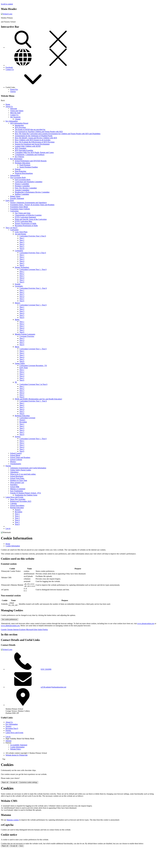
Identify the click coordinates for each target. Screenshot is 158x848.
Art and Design (20, 234)
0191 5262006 (46, 669)
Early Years (10, 200)
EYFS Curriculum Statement (25, 217)
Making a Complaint (17, 489)
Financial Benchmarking (24, 173)
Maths (17, 320)
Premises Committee (22, 186)
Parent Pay (14, 89)
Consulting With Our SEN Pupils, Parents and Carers (34, 152)
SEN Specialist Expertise (24, 150)
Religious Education (22, 416)
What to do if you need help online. (23, 474)
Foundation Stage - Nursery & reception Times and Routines (32, 205)
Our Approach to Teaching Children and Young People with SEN (39, 132)
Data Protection (20, 171)
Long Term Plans (21, 232)
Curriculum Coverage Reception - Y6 (33, 365)
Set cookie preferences (9, 619)
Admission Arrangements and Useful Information (28, 468)
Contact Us (10, 69)
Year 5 (21, 246)
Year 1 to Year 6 (11, 228)
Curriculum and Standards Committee (28, 182)
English (17, 284)
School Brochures (16, 476)
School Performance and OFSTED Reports (30, 161)
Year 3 (21, 242)
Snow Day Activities (17, 499)
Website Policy (15, 749)
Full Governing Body (23, 180)
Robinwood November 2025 (20, 501)
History (17, 303)
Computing (19, 251)
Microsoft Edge (32, 630)
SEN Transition (20, 148)
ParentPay (14, 485)
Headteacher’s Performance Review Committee (32, 192)
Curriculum (14, 211)
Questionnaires (15, 464)
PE (16, 382)
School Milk (14, 487)
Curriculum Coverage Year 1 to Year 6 (33, 384)
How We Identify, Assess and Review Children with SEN (36, 138)
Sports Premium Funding (28, 167)
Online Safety (20, 363)
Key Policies (19, 157)
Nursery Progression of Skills (25, 223)
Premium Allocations (22, 163)
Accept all (13, 782)
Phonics (13, 462)
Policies (17, 169)
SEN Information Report (19, 123)
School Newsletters (17, 505)
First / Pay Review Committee (26, 188)
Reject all (5, 782)
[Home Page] (6, 14)
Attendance (14, 472)
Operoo (13, 91)
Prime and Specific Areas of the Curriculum (31, 219)
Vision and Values (16, 111)
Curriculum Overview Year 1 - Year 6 (33, 288)
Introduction (19, 125)
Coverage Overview (26, 336)
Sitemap (8, 741)
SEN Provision (20, 127)
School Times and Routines (20, 457)
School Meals (15, 455)
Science (17, 437)
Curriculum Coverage (27, 418)
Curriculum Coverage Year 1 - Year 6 (32, 269)
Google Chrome (7, 630)
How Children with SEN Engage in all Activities (32, 140)
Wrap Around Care (17, 482)
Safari (40, 630)
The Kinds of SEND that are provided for (30, 129)
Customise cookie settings (28, 782)
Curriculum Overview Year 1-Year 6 (32, 236)
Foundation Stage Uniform (20, 209)
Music (17, 347)
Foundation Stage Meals (19, 207)
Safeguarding (15, 175)
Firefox (45, 630)
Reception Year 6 (12, 728)
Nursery (22, 420)
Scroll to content (7, 4)
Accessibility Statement (18, 745)
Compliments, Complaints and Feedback (29, 155)
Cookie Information (13, 546)
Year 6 (21, 249)
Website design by (17, 755)
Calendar (13, 503)
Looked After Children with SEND (28, 146)
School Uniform (16, 459)
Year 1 (21, 238)
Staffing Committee (22, 194)
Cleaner (17, 119)
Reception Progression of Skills (26, 226)
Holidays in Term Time (18, 480)
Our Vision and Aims (22, 213)
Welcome (13, 109)
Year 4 (21, 244)
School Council (16, 453)
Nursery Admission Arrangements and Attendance (28, 203)
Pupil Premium (24, 165)
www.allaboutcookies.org (10, 626)
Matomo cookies (13, 820)
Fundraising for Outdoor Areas (26, 495)
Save (21, 846)
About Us (9, 106)
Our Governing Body (18, 177)
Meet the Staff (15, 113)
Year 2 (21, 240)
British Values (15, 196)
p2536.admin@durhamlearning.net (53, 687)
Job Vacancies (15, 117)
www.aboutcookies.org (145, 623)
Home (8, 104)
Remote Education (17, 508)
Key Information (12, 121)
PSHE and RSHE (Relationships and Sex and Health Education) (38, 399)
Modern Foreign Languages (25, 334)
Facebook (9, 67)
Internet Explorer (19, 630)
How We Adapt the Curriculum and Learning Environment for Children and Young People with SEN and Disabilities (57, 134)
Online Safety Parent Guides (20, 470)
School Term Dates (17, 478)
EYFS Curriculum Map (23, 221)
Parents (8, 466)
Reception (23, 422)
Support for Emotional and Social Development (32, 144)
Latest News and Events (14, 497)
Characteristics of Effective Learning (28, 215)
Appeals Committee (22, 190)
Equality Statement (17, 198)
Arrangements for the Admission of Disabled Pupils (33, 136)
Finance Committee (22, 184)
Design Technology (22, 267)
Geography (19, 286)
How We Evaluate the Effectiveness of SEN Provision (34, 142)
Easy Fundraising (16, 491)
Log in (8, 528)
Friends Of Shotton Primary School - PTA (25, 493)
